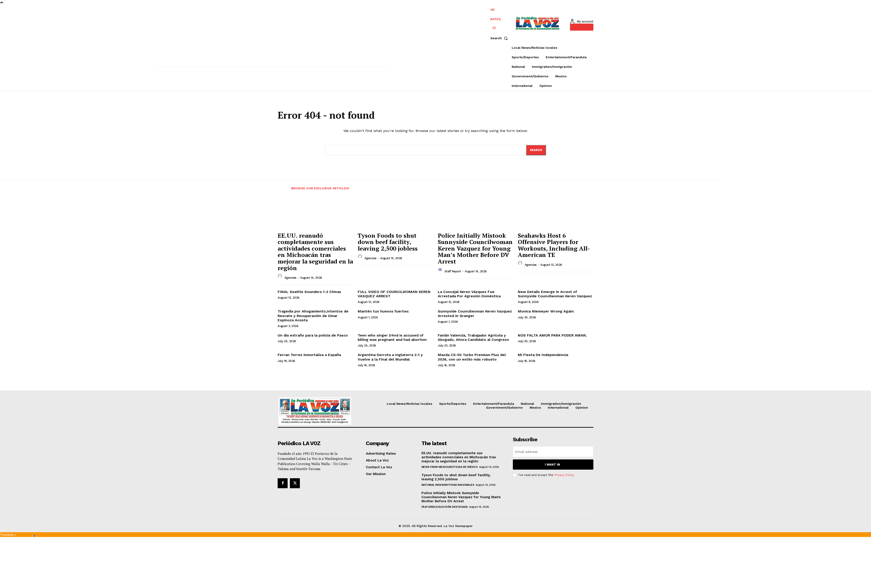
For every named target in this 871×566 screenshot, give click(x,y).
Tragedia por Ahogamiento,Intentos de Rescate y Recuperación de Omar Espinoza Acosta (313, 315)
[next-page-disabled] (600, 185)
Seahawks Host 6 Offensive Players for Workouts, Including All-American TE (554, 245)
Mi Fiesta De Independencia (543, 355)
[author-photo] (281, 277)
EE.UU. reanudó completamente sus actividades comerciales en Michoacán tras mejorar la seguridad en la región (315, 252)
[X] (295, 483)
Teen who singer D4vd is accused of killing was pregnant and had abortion (392, 337)
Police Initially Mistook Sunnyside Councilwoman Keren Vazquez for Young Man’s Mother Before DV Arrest (475, 248)
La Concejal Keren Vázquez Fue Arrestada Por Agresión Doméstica (469, 294)
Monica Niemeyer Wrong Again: (546, 311)
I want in (552, 464)
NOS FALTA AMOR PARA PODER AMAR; (552, 335)
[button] (499, 38)
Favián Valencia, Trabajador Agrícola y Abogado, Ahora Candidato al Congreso (473, 337)
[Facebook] (283, 483)
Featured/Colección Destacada (444, 506)
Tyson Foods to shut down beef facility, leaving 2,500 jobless (388, 242)
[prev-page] (282, 185)
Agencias (290, 277)
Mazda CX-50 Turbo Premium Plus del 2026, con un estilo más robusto (472, 357)
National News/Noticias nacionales (447, 484)
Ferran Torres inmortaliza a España (309, 355)
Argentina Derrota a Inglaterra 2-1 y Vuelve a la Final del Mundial (390, 357)
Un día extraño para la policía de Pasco (313, 335)
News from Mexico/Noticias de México (449, 466)
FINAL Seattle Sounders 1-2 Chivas (309, 292)
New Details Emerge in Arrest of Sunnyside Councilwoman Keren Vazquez (555, 294)
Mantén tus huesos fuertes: (383, 311)
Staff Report (453, 271)
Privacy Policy (564, 475)
